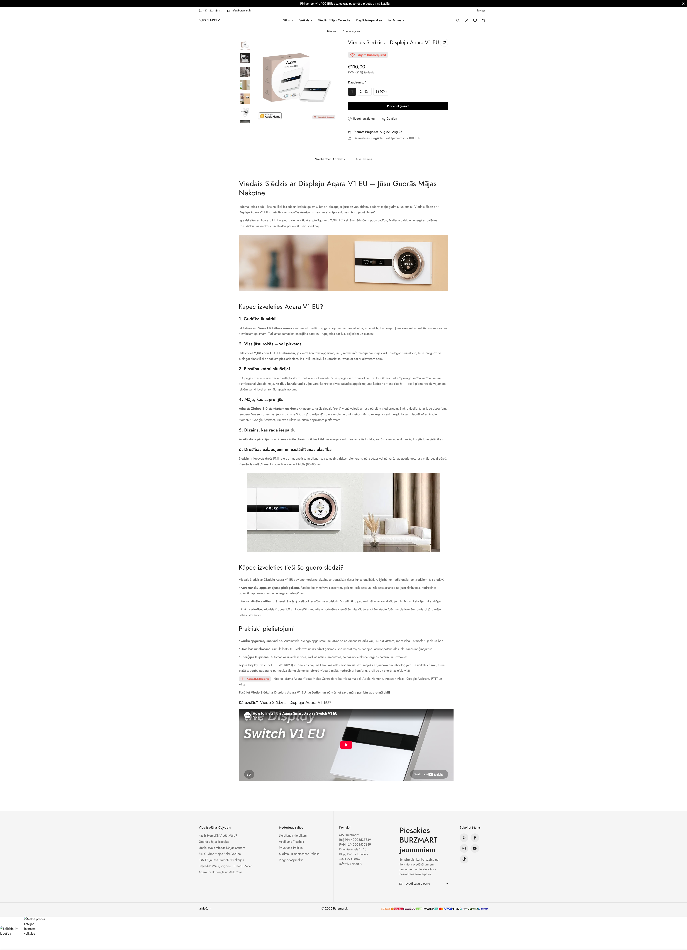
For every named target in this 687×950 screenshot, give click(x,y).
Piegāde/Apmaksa (369, 20)
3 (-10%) (381, 91)
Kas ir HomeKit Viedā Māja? (218, 835)
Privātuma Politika (291, 847)
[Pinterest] (464, 837)
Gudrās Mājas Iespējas (214, 841)
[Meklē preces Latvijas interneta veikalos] (35, 926)
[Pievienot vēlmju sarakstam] (444, 43)
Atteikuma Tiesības (291, 841)
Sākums (288, 20)
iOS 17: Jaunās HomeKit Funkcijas (221, 860)
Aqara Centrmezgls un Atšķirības (220, 872)
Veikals (304, 20)
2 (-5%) (365, 91)
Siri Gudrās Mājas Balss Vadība (220, 853)
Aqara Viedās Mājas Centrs (312, 678)
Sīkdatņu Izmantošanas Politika (299, 853)
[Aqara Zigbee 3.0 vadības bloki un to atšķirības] (255, 678)
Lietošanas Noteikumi (293, 835)
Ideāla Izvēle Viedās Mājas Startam (222, 847)
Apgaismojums (351, 31)
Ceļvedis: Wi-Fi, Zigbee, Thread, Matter (225, 866)
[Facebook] (475, 837)
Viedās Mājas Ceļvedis (334, 20)
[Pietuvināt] (331, 46)
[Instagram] (464, 848)
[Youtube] (475, 848)
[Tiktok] (464, 859)
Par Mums (394, 20)
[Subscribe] (444, 883)
